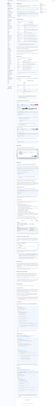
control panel (28, 6)
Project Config (9, 28)
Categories (9, 40)
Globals (8, 43)
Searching (9, 31)
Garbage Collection (10, 37)
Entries (8, 39)
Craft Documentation (10, 0)
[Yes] (26, 401)
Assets (8, 42)
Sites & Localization (10, 26)
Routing (8, 76)
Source (18, 231)
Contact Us (27, 403)
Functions (9, 81)
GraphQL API (9, 75)
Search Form (22, 176)
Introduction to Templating (10, 78)
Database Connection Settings (11, 17)
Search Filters (41, 7)
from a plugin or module (32, 370)
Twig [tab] (17, 133)
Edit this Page (31, 403)
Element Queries (9, 72)
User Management (10, 25)
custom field (23, 242)
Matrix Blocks (9, 44)
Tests (8, 83)
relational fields (36, 291)
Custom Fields (9, 23)
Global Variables (9, 79)
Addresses (9, 46)
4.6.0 (23, 264)
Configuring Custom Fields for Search (43, 9)
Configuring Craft (9, 15)
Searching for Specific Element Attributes (43, 6)
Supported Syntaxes (42, 4)
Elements (9, 22)
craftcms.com (23, 403)
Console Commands (10, 27)
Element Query (27, 395)
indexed (25, 184)
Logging (8, 32)
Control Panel (9, 21)
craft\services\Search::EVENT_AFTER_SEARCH (22, 370)
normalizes (31, 293)
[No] (29, 401)
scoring (29, 46)
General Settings (9, 16)
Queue (8, 33)
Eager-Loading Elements (10, 73)
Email (8, 34)
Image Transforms (10, 71)
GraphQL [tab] (20, 133)
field (26, 290)
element (23, 290)
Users (8, 45)
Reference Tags (9, 36)
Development (41, 8)
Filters (8, 80)
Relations (9, 24)
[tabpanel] (27, 15)
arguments (24, 124)
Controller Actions (10, 74)
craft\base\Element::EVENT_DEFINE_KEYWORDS (23, 336)
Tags (8, 41)
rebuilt (28, 44)
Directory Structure (10, 20)
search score (20, 369)
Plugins (8, 29)
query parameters (24, 97)
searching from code (32, 11)
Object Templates (10, 35)
